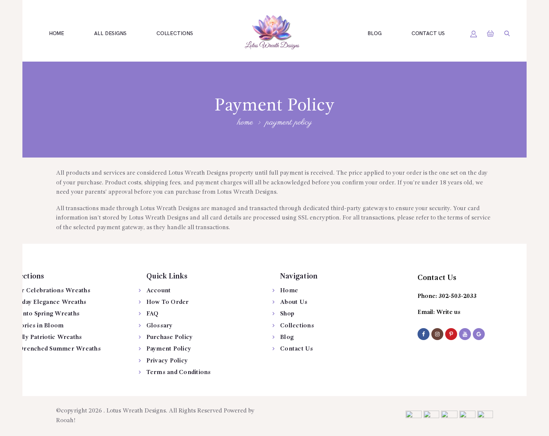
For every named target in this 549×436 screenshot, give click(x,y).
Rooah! (65, 421)
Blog (287, 337)
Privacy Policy (167, 361)
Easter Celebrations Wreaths (48, 291)
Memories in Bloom (34, 326)
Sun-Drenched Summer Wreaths (53, 349)
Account (158, 291)
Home (245, 122)
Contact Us (296, 349)
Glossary (159, 326)
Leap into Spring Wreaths (43, 314)
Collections (297, 326)
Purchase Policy (169, 337)
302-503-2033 (457, 296)
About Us (293, 302)
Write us (448, 312)
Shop (287, 314)
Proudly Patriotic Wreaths (44, 337)
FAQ (152, 314)
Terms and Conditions (178, 373)
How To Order (167, 302)
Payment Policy (169, 349)
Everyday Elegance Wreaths (47, 302)
